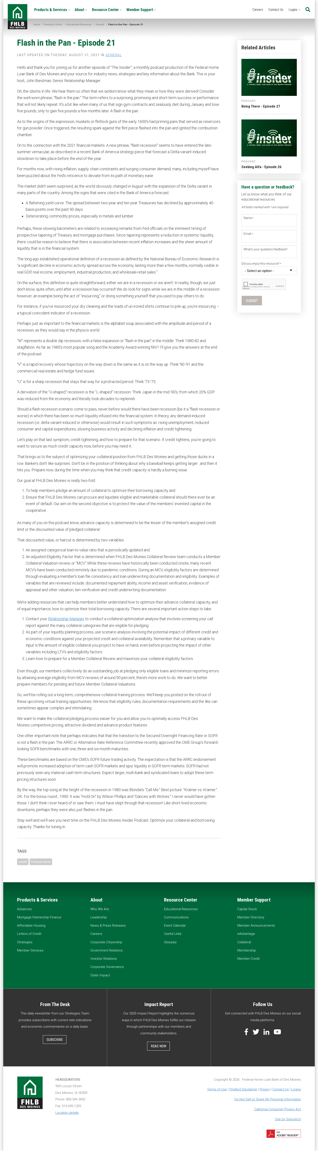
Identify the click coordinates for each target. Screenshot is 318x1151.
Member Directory (250, 917)
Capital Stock (247, 909)
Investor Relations (103, 959)
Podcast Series (41, 861)
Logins (293, 10)
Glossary (170, 942)
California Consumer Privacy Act (277, 1109)
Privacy (265, 1089)
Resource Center (106, 9)
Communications (176, 917)
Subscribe (55, 1040)
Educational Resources (181, 909)
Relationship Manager (66, 619)
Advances (24, 909)
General (114, 55)
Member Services (30, 950)
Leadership (98, 917)
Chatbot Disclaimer (243, 1089)
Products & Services (51, 9)
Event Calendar (175, 925)
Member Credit (248, 959)
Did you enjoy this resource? (261, 263)
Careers (257, 10)
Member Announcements (256, 925)
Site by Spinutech (288, 1119)
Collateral (244, 942)
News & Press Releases (108, 925)
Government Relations (106, 950)
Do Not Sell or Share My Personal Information (267, 1099)
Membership (246, 950)
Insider (23, 861)
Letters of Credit (29, 934)
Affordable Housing (31, 925)
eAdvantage (246, 934)
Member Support (140, 9)
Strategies (24, 942)
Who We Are (99, 909)
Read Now (158, 1046)
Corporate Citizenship (106, 942)
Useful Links (172, 934)
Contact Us (275, 10)
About (80, 9)
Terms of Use (217, 1089)
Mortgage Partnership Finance (39, 917)
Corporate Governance (107, 967)
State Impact (100, 975)
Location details (67, 1113)
